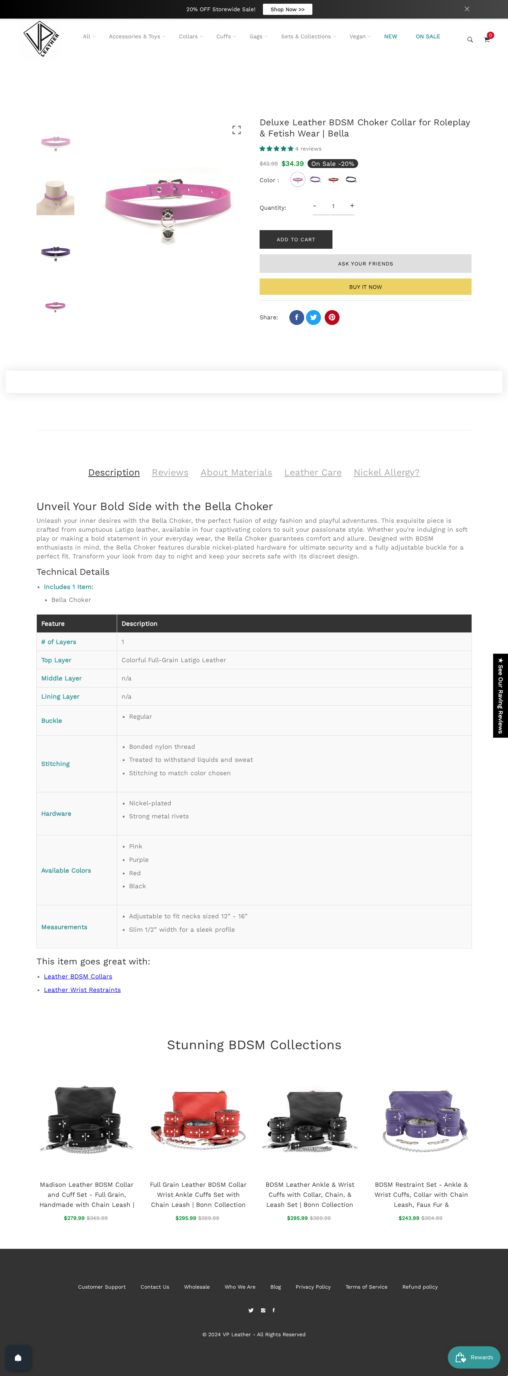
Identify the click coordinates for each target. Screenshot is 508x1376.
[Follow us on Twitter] (313, 317)
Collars (188, 36)
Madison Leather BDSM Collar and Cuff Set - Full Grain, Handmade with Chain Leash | (86, 1194)
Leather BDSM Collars (78, 976)
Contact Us (155, 1287)
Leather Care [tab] (313, 472)
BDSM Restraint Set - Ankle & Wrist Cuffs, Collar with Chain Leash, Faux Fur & (421, 1194)
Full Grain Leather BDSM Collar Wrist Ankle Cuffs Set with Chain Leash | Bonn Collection (198, 1194)
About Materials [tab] (236, 472)
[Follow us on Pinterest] (332, 317)
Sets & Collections (306, 36)
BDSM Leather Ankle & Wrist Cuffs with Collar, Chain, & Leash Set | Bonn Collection (310, 1194)
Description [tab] (114, 472)
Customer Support (102, 1287)
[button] (277, 148)
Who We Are (240, 1287)
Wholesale (197, 1287)
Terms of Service (366, 1287)
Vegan (358, 36)
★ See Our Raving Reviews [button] (500, 696)
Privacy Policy (313, 1287)
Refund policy (420, 1287)
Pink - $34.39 (204, 1324)
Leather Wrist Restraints (82, 989)
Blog (275, 1287)
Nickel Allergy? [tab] (387, 472)
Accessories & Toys (134, 36)
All (86, 36)
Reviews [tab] (170, 472)
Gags (256, 36)
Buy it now (365, 287)
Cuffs (223, 36)
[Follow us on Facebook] (296, 317)
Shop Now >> (288, 9)
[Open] (18, 1357)
